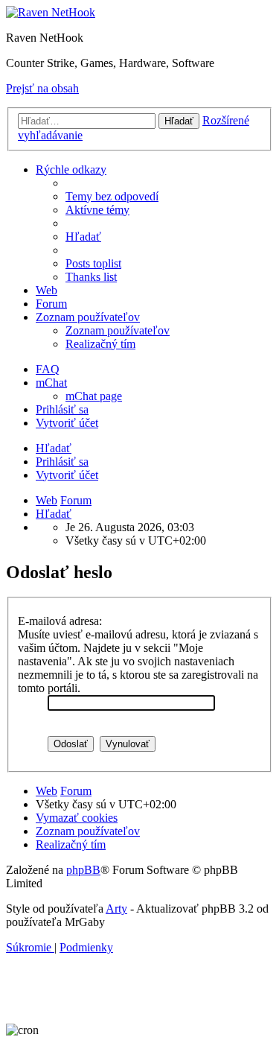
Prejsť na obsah (42, 88)
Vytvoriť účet (67, 475)
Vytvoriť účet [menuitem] (67, 422)
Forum (51, 303)
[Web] (50, 12)
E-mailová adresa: (60, 621)
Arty (116, 908)
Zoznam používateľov (88, 317)
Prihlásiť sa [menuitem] (62, 409)
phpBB (83, 869)
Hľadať (53, 448)
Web (46, 290)
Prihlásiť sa (62, 461)
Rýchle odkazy (71, 169)
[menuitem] (111, 196)
